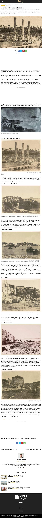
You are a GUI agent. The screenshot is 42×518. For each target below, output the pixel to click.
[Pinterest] (23, 51)
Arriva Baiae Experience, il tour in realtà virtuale (33, 449)
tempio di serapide (27, 438)
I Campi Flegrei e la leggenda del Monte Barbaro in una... (19, 487)
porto (16, 438)
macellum (12, 438)
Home (1, 4)
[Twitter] (21, 51)
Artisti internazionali (11, 4)
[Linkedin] (21, 467)
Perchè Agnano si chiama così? (14, 481)
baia (4, 438)
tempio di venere (33, 438)
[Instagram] (18, 467)
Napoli (9, 482)
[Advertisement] (21, 61)
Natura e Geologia (10, 476)
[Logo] (21, 499)
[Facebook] (19, 51)
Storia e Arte (5, 4)
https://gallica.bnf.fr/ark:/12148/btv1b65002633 (11, 419)
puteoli (22, 438)
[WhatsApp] (26, 51)
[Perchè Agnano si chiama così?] (4, 483)
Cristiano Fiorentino (21, 459)
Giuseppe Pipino (15, 488)
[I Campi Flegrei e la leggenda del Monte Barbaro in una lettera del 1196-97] (4, 489)
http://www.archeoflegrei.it (21, 461)
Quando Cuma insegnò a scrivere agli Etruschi (9, 449)
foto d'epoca (8, 438)
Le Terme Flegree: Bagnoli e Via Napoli (15, 475)
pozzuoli (19, 438)
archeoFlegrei (16, 476)
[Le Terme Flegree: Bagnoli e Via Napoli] (4, 477)
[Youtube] (23, 467)
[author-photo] (21, 458)
